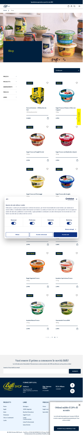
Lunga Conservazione (27, 418)
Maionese (6, 415)
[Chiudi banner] (76, 199)
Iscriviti (75, 371)
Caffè (4, 420)
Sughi (4, 409)
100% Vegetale (27, 409)
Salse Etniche (26, 425)
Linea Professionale (28, 422)
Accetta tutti (65, 234)
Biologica (25, 406)
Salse (4, 412)
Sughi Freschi (26, 415)
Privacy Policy (46, 432)
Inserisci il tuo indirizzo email (11, 367)
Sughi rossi (46, 409)
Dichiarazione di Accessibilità (32, 434)
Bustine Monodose (28, 412)
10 (54, 337)
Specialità (45, 412)
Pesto (5, 406)
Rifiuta (17, 234)
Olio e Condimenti (8, 417)
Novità (79, 117)
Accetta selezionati (41, 234)
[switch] (32, 223)
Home (5, 10)
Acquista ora (36, 116)
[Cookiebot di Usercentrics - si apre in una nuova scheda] (67, 199)
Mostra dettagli (69, 229)
